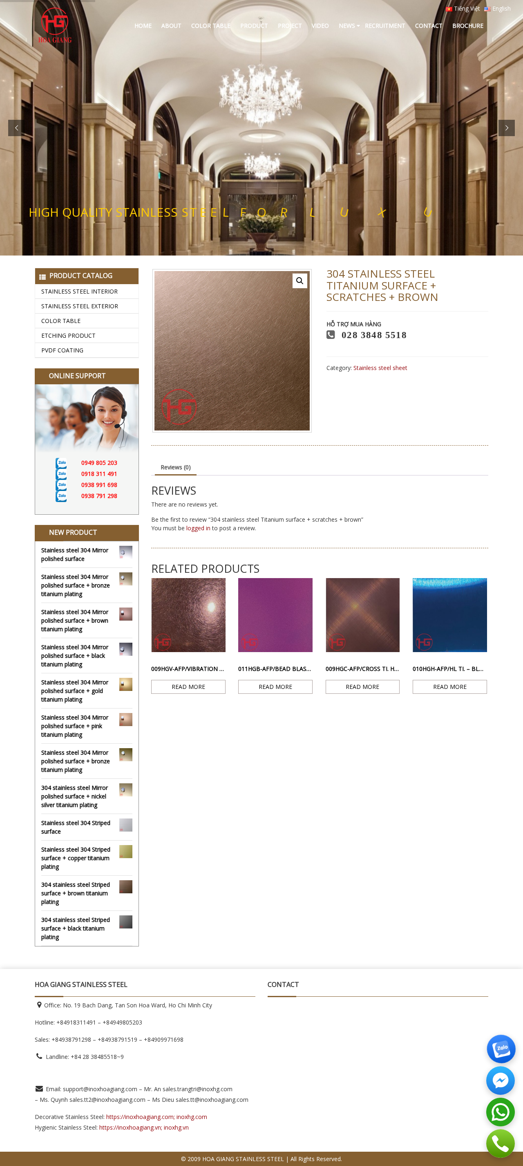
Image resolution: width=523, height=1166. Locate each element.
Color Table (210, 25)
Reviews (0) (176, 467)
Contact (429, 25)
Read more (188, 687)
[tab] (176, 467)
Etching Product (68, 335)
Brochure (467, 25)
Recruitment (385, 25)
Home (143, 25)
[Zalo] (68, 462)
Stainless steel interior (79, 291)
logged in (198, 528)
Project (290, 25)
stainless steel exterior (79, 306)
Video (320, 25)
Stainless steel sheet (380, 368)
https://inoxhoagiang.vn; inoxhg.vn (144, 1127)
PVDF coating (62, 350)
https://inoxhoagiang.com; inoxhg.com (156, 1117)
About (171, 25)
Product (254, 25)
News (347, 25)
